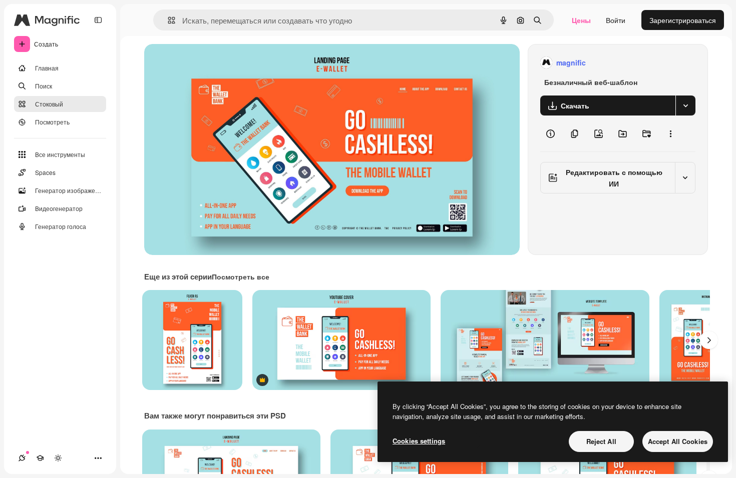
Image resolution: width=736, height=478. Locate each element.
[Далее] (709, 340)
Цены (581, 20)
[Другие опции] (670, 134)
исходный (211, 63)
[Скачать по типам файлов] (685, 106)
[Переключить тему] (58, 458)
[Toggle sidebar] (98, 20)
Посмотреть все (240, 277)
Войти (615, 20)
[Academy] (40, 458)
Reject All (601, 441)
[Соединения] (22, 458)
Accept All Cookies (677, 441)
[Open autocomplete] (167, 20)
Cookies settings (419, 441)
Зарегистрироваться (682, 20)
